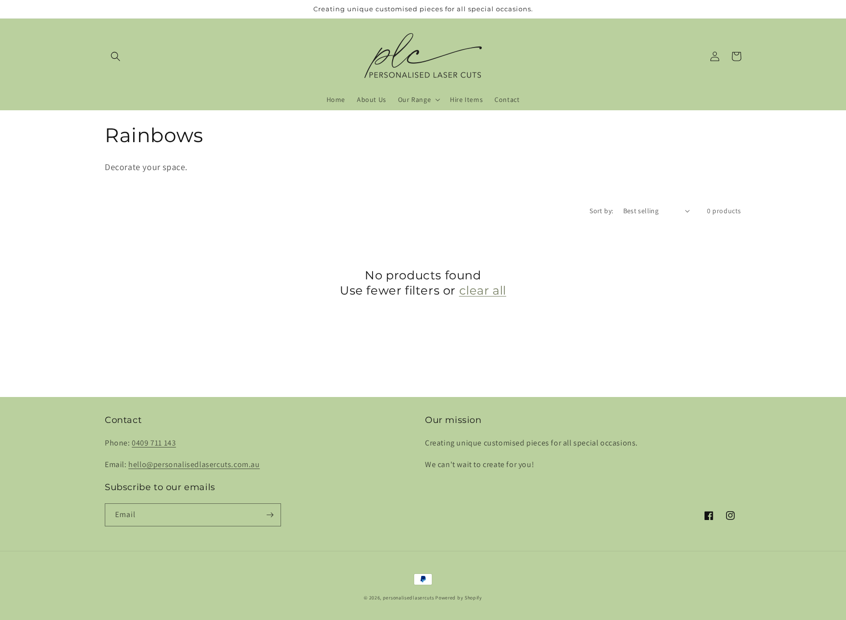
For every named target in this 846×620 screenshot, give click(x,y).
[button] (115, 56)
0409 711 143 (154, 443)
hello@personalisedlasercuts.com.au (193, 464)
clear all (482, 290)
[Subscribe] (270, 514)
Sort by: (601, 210)
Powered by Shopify (458, 598)
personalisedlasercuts (408, 598)
